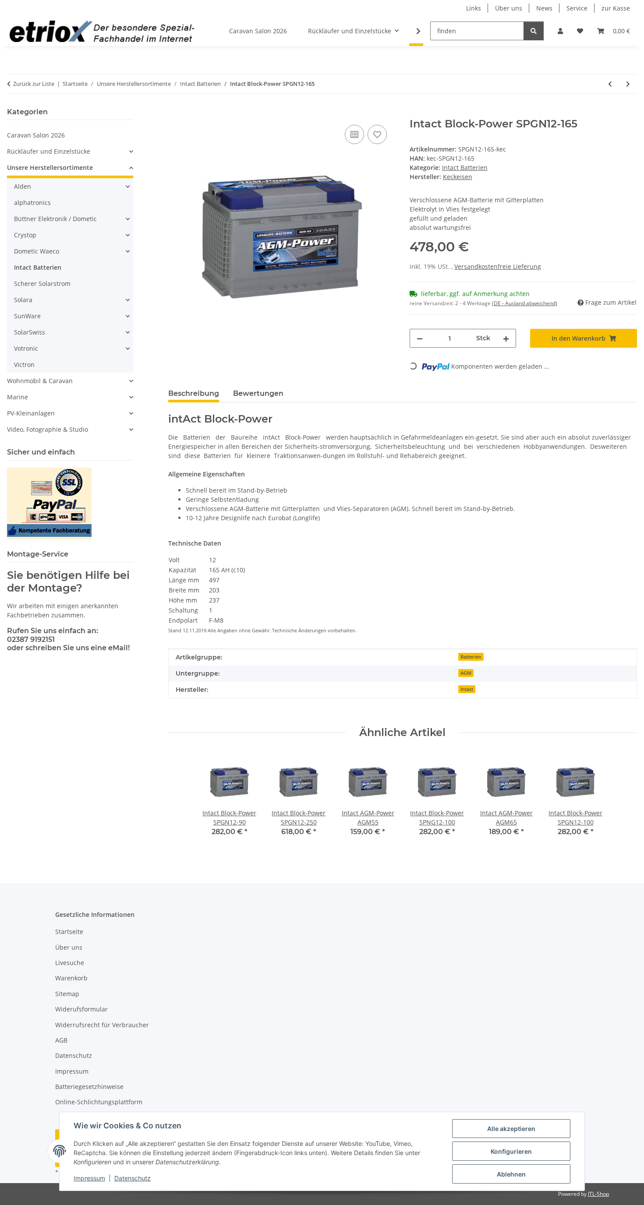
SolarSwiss (29, 332)
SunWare (27, 316)
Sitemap (67, 994)
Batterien (470, 657)
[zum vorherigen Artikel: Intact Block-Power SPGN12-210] (610, 83)
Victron (24, 364)
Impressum (89, 1178)
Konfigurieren (511, 1151)
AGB (61, 1040)
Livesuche (69, 962)
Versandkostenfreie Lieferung (497, 266)
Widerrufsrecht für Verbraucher (102, 1025)
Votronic (26, 348)
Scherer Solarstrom (42, 283)
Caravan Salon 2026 (36, 135)
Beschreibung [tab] (193, 393)
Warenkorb (71, 978)
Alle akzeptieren (511, 1128)
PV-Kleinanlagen (31, 413)
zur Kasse (616, 8)
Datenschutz (132, 1178)
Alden (22, 186)
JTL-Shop (598, 1194)
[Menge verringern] (419, 338)
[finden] (534, 30)
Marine (17, 397)
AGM (465, 673)
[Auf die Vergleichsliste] (354, 134)
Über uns (508, 8)
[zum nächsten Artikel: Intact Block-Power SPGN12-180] (628, 83)
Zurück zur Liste (33, 84)
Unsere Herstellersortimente (50, 167)
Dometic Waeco (36, 251)
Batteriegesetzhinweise (89, 1086)
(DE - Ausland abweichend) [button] (524, 303)
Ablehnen (511, 1174)
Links (473, 8)
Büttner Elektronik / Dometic (55, 219)
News (544, 8)
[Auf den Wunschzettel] (377, 134)
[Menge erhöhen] (506, 338)
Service (576, 8)
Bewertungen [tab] (258, 393)
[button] (560, 31)
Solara (23, 300)
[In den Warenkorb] (175, 113)
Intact (466, 689)
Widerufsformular (81, 1009)
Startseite (69, 931)
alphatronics (32, 202)
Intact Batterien (465, 167)
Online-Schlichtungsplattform (98, 1102)
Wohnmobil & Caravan (40, 381)
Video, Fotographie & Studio (47, 429)
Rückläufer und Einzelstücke (48, 151)
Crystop (25, 235)
